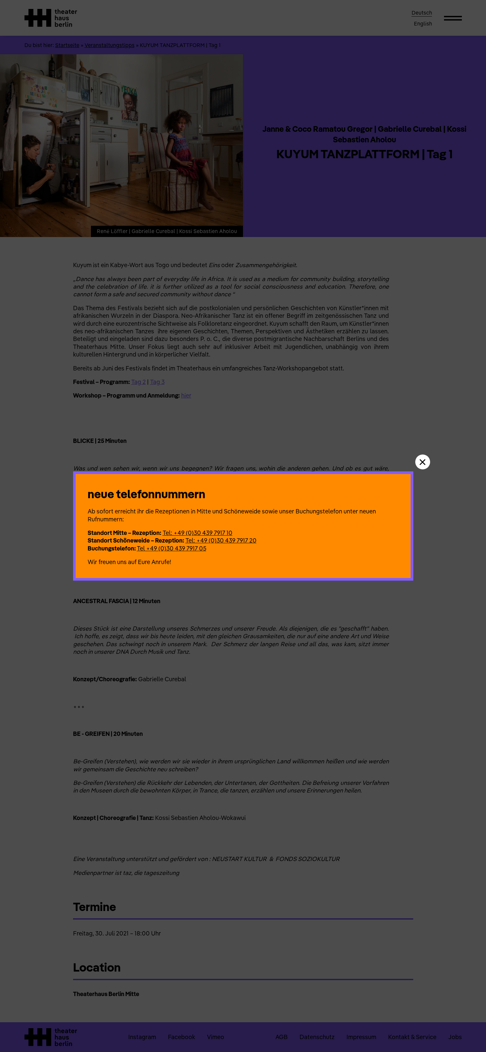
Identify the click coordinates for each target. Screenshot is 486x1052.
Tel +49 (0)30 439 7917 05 (171, 548)
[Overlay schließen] (422, 461)
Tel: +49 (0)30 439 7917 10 (197, 533)
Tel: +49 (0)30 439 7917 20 (221, 540)
